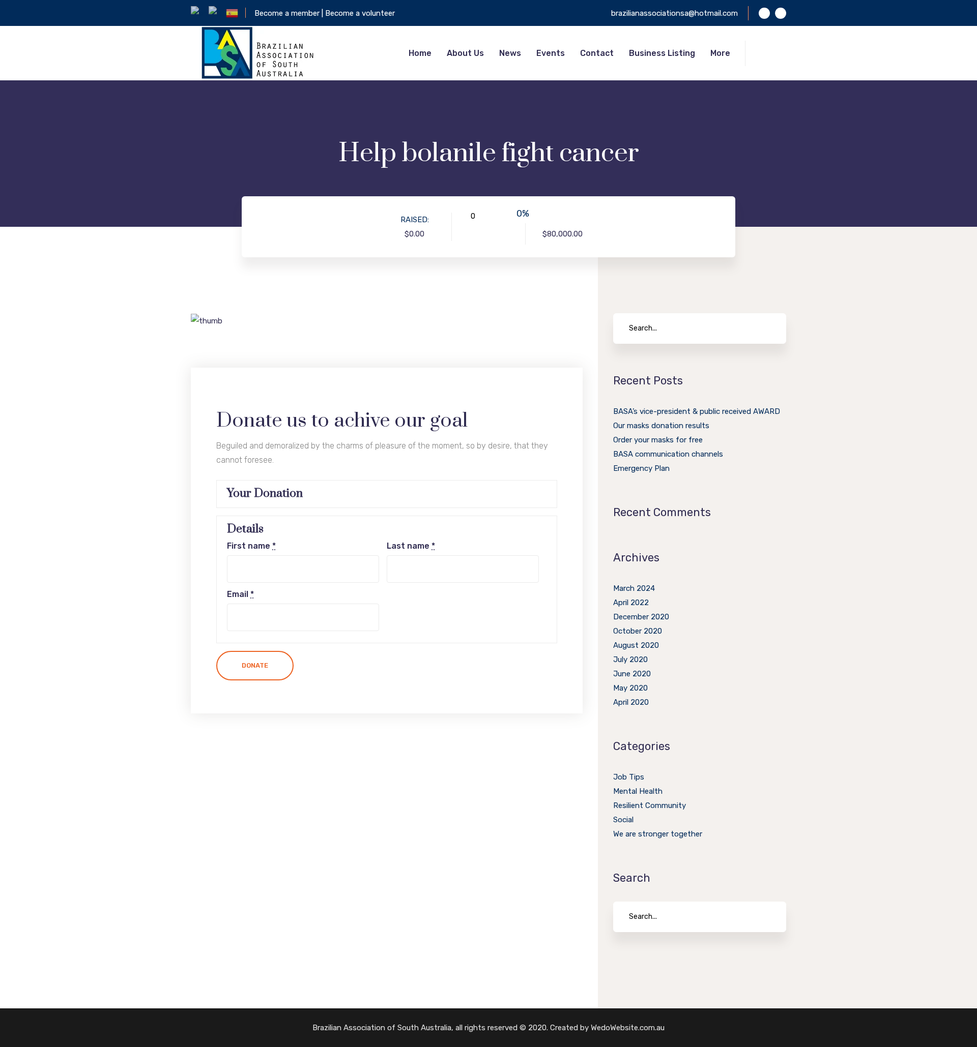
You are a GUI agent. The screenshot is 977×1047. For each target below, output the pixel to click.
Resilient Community (649, 805)
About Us (465, 53)
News (510, 53)
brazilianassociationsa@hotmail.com (674, 13)
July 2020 (630, 659)
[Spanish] (232, 12)
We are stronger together (657, 834)
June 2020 (632, 673)
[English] (200, 12)
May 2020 (630, 688)
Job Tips (628, 777)
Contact (597, 53)
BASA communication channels (668, 454)
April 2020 (631, 702)
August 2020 (636, 645)
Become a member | (289, 13)
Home (420, 53)
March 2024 (634, 588)
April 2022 (631, 602)
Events (550, 53)
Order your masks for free (658, 439)
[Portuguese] (217, 12)
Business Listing (662, 53)
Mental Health (638, 791)
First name (251, 546)
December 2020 (641, 616)
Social (623, 819)
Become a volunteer (360, 13)
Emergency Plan (641, 468)
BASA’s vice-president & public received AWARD (696, 411)
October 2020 (637, 631)
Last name (411, 546)
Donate (255, 665)
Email (240, 594)
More (720, 53)
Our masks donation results (661, 425)
